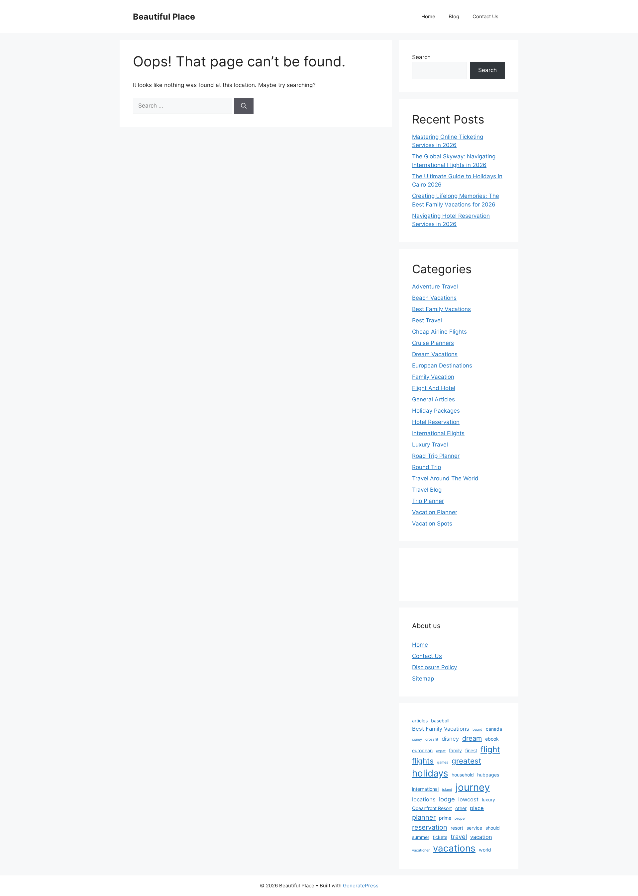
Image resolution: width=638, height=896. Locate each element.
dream (472, 738)
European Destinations (442, 365)
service (474, 828)
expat (441, 751)
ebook (492, 739)
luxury (488, 799)
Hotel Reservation (436, 422)
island (447, 789)
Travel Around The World (445, 478)
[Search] (244, 106)
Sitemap (423, 678)
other (461, 808)
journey (473, 787)
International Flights (438, 433)
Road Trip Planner (436, 455)
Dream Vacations (435, 354)
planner (424, 817)
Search (421, 57)
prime (445, 818)
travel (459, 836)
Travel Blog (427, 489)
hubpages (488, 774)
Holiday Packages (436, 410)
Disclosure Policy (434, 667)
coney (417, 739)
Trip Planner (428, 501)
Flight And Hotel (433, 388)
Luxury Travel (430, 444)
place (477, 808)
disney (450, 738)
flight (490, 749)
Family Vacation (433, 376)
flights (423, 760)
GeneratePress (360, 885)
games (442, 762)
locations (424, 799)
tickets (440, 837)
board (477, 729)
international (425, 789)
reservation (429, 827)
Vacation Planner (434, 512)
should (492, 828)
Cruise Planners (433, 343)
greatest (466, 760)
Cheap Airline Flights (439, 331)
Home (428, 16)
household (463, 774)
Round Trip (426, 467)
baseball (440, 720)
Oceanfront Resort (432, 808)
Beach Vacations (434, 297)
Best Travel (427, 320)
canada (494, 729)
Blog (454, 16)
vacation (481, 837)
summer (420, 837)
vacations (454, 848)
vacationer (421, 850)
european (422, 750)
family (455, 750)
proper (460, 818)
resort (457, 828)
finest (471, 750)
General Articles (433, 399)
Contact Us (485, 16)
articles (420, 720)
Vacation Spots (432, 523)
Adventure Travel (435, 286)
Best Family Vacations (441, 309)
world (485, 850)
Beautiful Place (164, 17)
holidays (430, 773)
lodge (447, 799)
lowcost (468, 799)
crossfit (431, 739)
